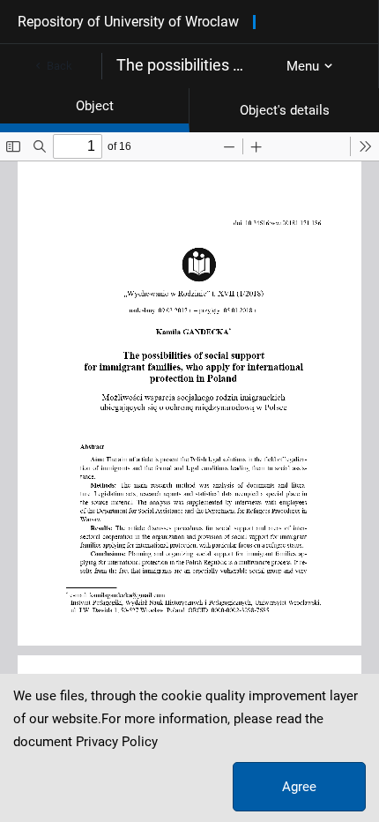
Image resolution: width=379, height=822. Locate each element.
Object (95, 106)
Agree (299, 787)
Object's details (285, 110)
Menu (302, 66)
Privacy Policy (117, 742)
